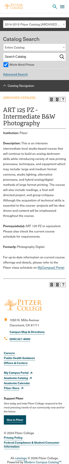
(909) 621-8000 (20, 339)
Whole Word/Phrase (21, 64)
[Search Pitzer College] (55, 6)
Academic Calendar (17, 383)
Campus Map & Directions (27, 332)
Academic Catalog (16, 378)
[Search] (62, 57)
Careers (9, 353)
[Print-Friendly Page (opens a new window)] (57, 99)
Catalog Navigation (21, 86)
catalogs (21, 458)
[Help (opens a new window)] (63, 99)
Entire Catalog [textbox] (15, 47)
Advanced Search (15, 74)
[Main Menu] (62, 6)
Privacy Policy (13, 437)
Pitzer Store (12, 388)
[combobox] (34, 24)
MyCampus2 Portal (51, 267)
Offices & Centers (16, 363)
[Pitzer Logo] (13, 6)
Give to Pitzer (15, 420)
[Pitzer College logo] (23, 310)
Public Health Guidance (19, 358)
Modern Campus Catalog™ (42, 462)
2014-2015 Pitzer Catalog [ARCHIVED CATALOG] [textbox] (35, 24)
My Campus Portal (16, 373)
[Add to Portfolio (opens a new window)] (51, 99)
